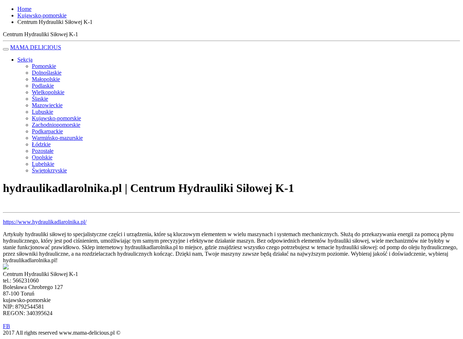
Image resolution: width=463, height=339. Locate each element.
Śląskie (40, 99)
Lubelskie (43, 164)
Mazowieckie (47, 105)
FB (6, 326)
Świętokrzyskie (49, 170)
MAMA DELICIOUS (35, 47)
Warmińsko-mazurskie (57, 138)
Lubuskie (42, 112)
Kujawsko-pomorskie (56, 118)
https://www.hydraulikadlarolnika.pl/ (44, 222)
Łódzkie (41, 144)
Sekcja (25, 59)
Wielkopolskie (48, 92)
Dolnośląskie (46, 73)
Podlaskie (43, 86)
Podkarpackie (47, 131)
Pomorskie (44, 66)
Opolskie (42, 157)
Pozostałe (43, 151)
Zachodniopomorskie (56, 125)
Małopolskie (46, 79)
